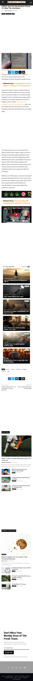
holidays (13, 369)
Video (13, 13)
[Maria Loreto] (3, 10)
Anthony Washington (6, 462)
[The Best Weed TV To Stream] (6, 586)
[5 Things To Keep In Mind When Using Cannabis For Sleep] (6, 578)
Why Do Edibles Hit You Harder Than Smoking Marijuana (14, 558)
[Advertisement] (16, 34)
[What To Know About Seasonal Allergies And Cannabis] (6, 472)
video (9, 371)
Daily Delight (8, 13)
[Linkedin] (16, 72)
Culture (3, 13)
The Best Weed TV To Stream (19, 584)
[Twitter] (13, 72)
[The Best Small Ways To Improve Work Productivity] (6, 570)
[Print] (23, 72)
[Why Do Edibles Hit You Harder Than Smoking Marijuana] (16, 544)
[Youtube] (24, 667)
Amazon (7, 369)
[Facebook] (9, 72)
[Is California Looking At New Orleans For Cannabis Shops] (6, 488)
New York (4, 371)
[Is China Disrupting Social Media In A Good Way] (6, 480)
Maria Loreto (8, 10)
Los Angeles (24, 369)
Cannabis (14, 480)
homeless (18, 369)
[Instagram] (12, 667)
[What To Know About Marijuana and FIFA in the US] (16, 446)
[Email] (20, 72)
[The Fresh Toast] (16, 2)
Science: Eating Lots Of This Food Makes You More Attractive (9, 388)
